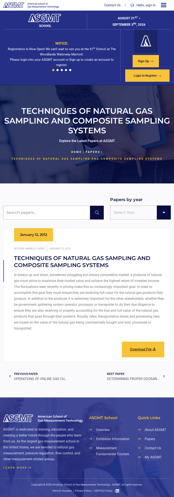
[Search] (97, 213)
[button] (53, 70)
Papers (93, 152)
